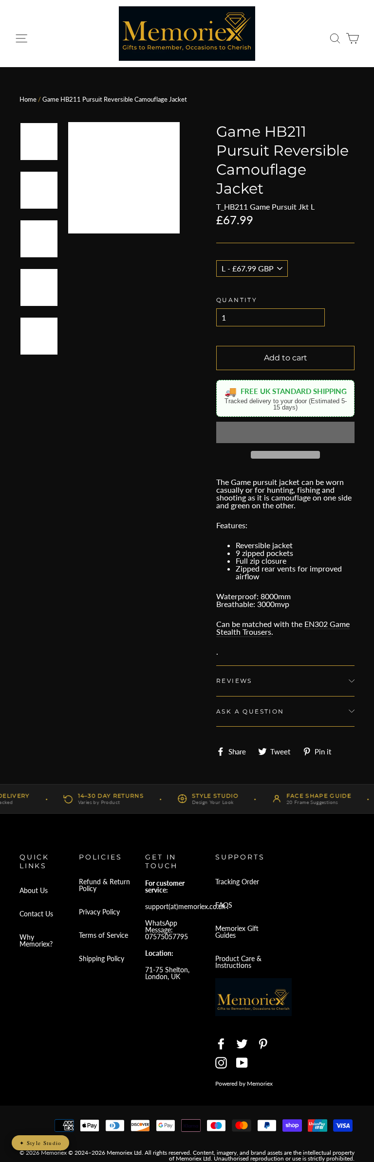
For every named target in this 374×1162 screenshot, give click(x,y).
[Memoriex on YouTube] (242, 1063)
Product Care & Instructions (238, 961)
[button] (285, 432)
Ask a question (250, 711)
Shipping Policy (101, 958)
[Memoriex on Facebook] (221, 1044)
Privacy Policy (99, 912)
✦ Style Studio (40, 1142)
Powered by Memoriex (244, 1083)
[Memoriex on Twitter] (242, 1044)
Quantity (236, 300)
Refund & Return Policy (104, 885)
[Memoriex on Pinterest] (263, 1044)
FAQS (223, 905)
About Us (33, 890)
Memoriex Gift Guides (237, 931)
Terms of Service (103, 935)
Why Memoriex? (36, 940)
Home (28, 99)
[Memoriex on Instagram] (221, 1063)
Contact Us (36, 914)
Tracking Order (237, 881)
